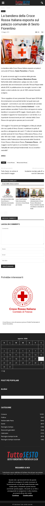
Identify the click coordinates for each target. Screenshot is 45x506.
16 (4, 359)
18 (16, 359)
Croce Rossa (11, 162)
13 (29, 355)
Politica (3, 417)
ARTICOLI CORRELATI (9, 181)
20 (29, 359)
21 (35, 359)
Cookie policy (28, 495)
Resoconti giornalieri (8, 430)
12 (23, 355)
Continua (15, 495)
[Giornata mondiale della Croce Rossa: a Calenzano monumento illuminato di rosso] (8, 192)
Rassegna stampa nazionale (10, 439)
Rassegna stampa (7, 427)
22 (41, 359)
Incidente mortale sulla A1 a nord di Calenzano (34, 172)
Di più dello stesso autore (10, 184)
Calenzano (4, 433)
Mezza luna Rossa (22, 162)
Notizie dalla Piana (7, 421)
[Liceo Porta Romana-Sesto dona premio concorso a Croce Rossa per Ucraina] (22, 192)
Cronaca (4, 414)
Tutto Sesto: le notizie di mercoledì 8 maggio (9, 172)
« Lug (3, 371)
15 (41, 355)
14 (35, 355)
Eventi (3, 11)
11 (16, 355)
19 (23, 359)
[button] (42, 3)
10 (10, 355)
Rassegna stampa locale (9, 436)
